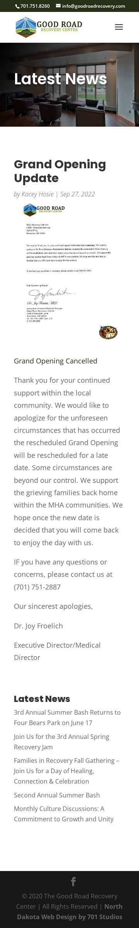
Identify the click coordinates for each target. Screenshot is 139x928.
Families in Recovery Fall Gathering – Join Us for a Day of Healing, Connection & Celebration (66, 771)
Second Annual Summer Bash (57, 795)
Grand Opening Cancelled (55, 360)
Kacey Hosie (38, 194)
